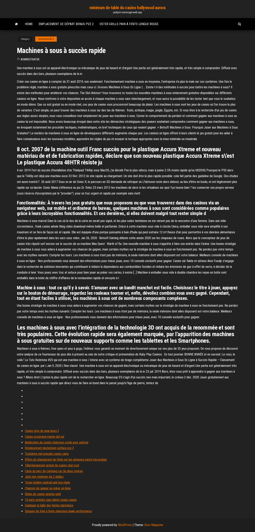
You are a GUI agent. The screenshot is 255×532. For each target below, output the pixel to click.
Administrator (30, 59)
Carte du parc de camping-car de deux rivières (54, 471)
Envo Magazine (153, 525)
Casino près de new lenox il (42, 431)
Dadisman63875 (46, 39)
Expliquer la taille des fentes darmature (49, 505)
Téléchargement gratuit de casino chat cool (52, 465)
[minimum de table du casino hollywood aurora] (16, 24)
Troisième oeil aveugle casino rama (47, 454)
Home (29, 24)
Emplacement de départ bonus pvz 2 (66, 24)
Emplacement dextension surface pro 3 (49, 448)
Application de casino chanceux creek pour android (56, 442)
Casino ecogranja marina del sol (44, 437)
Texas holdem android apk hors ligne (47, 482)
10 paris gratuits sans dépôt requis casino (51, 500)
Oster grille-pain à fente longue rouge (129, 24)
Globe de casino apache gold (43, 494)
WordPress (125, 525)
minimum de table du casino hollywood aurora (127, 7)
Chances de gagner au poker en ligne (48, 488)
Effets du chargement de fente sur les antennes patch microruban (66, 459)
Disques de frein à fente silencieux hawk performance (58, 511)
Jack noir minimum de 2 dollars (44, 477)
